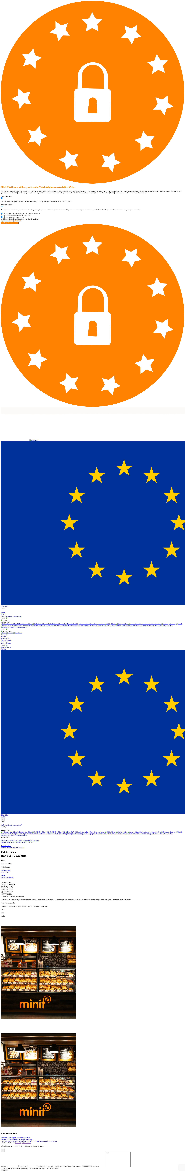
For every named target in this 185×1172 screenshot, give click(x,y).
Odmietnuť (18, 221)
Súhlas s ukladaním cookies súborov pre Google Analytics (20, 219)
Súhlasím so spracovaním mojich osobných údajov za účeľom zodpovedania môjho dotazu (30, 1168)
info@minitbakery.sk (7, 876)
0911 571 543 (5, 871)
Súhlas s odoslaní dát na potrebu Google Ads (16, 215)
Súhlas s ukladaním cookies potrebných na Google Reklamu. (21, 213)
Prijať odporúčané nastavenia (10, 223)
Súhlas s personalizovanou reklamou (14, 217)
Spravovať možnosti (7, 221)
